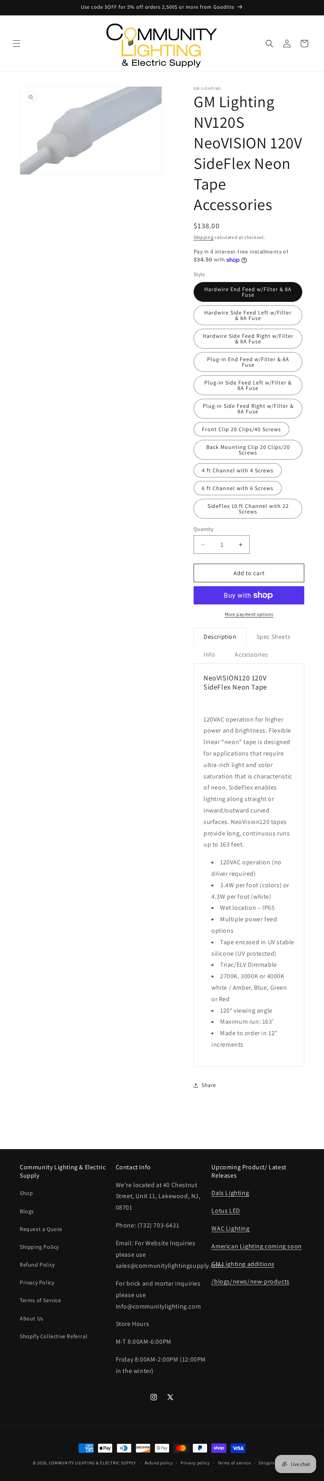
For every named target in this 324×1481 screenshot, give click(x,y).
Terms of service (234, 1463)
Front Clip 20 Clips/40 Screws (241, 429)
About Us (31, 1318)
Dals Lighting (230, 1193)
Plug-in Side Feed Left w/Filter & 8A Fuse (248, 385)
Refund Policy (37, 1264)
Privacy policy (195, 1463)
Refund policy (159, 1463)
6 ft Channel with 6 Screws (237, 488)
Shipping (204, 237)
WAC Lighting (230, 1228)
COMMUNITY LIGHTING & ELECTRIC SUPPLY (92, 1463)
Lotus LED (225, 1210)
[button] (16, 43)
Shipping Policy (39, 1246)
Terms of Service (40, 1300)
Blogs (27, 1211)
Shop (26, 1193)
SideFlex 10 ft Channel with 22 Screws (248, 508)
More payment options (249, 614)
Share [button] (209, 1085)
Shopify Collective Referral (53, 1336)
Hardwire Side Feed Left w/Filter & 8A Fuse (248, 315)
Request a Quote (41, 1229)
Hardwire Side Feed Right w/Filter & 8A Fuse (248, 338)
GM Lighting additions (243, 1264)
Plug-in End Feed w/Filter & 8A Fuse (248, 362)
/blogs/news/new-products (250, 1281)
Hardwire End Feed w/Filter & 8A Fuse (248, 292)
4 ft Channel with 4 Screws (237, 470)
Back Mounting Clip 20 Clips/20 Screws (248, 449)
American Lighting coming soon (256, 1246)
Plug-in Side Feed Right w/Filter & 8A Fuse (248, 408)
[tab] (220, 637)
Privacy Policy (37, 1282)
